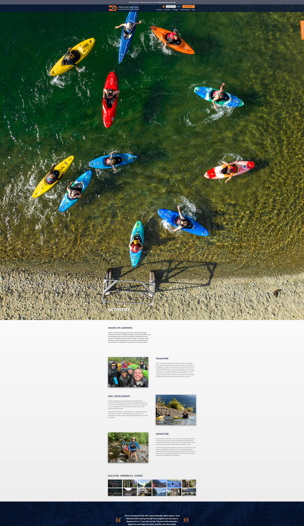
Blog (193, 9)
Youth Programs (185, 9)
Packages (175, 9)
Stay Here (167, 9)
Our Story (159, 9)
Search (178, 6)
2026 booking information (165, 2)
